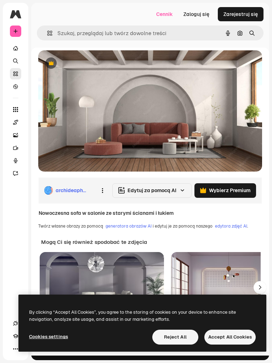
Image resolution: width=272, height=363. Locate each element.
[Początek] (15, 48)
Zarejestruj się (240, 14)
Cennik (164, 14)
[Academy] (15, 336)
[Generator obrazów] (15, 135)
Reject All (175, 337)
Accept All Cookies (230, 337)
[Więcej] (15, 348)
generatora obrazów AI (129, 226)
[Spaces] (15, 122)
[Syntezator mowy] (15, 160)
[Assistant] (15, 173)
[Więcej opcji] (102, 190)
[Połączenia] (15, 323)
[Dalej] (260, 287)
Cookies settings (48, 337)
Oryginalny (87, 63)
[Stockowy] (15, 73)
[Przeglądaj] (15, 86)
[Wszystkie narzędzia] (15, 109)
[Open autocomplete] (47, 33)
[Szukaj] (15, 61)
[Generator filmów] (15, 147)
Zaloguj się (196, 14)
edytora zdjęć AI (231, 226)
